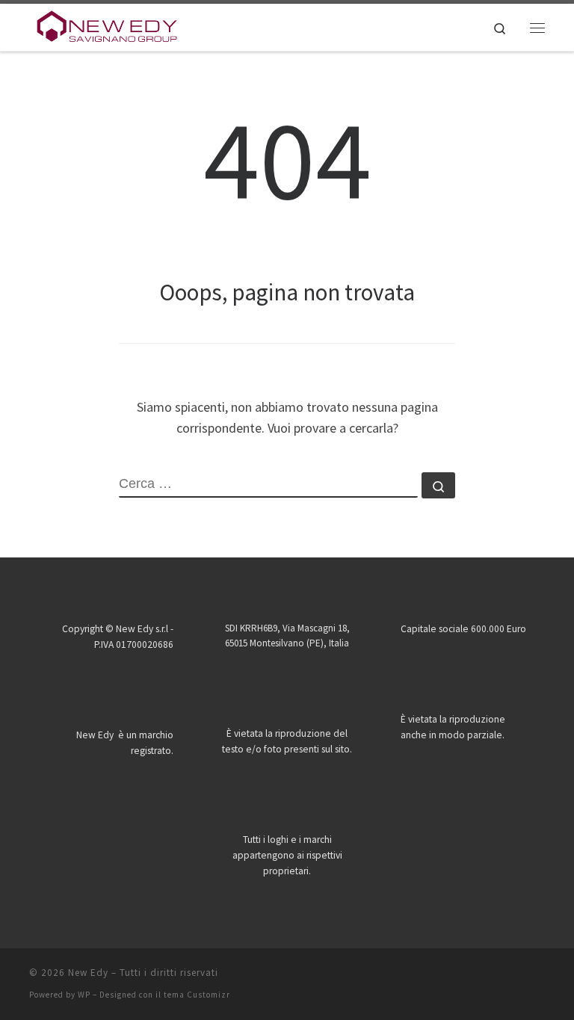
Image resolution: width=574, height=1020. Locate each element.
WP (84, 994)
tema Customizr (197, 994)
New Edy (88, 972)
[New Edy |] (107, 25)
